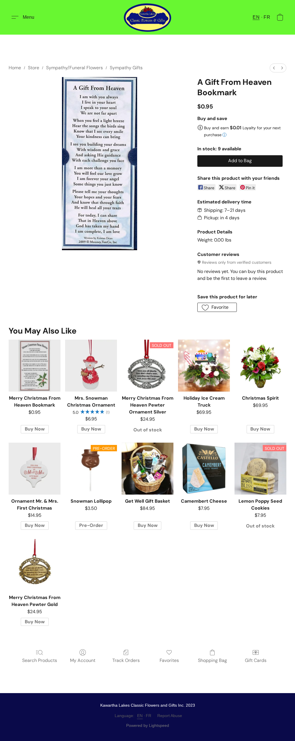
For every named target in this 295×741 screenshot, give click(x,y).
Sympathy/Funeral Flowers (74, 68)
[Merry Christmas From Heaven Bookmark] (34, 366)
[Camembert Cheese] (204, 469)
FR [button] (267, 17)
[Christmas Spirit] (260, 366)
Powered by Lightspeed (147, 725)
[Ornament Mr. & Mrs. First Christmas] (34, 469)
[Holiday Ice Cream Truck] (204, 366)
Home (15, 68)
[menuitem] (274, 68)
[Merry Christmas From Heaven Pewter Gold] (34, 565)
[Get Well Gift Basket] (147, 469)
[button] (147, 17)
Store (33, 68)
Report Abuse (169, 715)
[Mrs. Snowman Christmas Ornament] (91, 366)
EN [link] (140, 715)
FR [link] (149, 715)
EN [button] (256, 17)
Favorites (169, 660)
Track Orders (126, 660)
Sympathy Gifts (126, 68)
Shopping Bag (212, 660)
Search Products (39, 660)
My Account (82, 660)
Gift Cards (255, 660)
